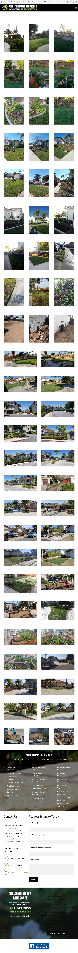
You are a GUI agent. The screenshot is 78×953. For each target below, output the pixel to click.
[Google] (73, 1)
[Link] (19, 7)
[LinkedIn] (76, 1)
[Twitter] (70, 1)
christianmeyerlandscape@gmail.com (23, 872)
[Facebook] (67, 1)
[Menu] (76, 7)
